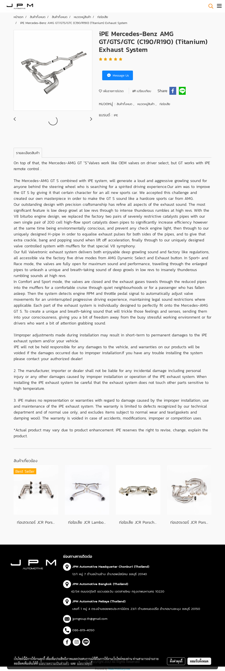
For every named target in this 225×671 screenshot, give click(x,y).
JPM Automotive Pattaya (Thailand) (98, 601)
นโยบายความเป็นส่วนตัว (54, 663)
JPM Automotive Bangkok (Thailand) (100, 583)
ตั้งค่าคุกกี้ (176, 661)
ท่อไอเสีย (165, 104)
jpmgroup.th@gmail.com (89, 618)
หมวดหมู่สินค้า (146, 104)
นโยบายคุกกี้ (84, 663)
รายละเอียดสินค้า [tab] (28, 152)
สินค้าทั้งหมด (125, 104)
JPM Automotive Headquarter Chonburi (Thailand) (110, 566)
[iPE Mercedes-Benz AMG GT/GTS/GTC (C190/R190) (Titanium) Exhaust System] (53, 70)
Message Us (120, 75)
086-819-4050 (83, 630)
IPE (116, 115)
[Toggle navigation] (219, 6)
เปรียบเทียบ (143, 91)
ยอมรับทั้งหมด (199, 661)
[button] (209, 6)
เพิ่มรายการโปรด (113, 91)
